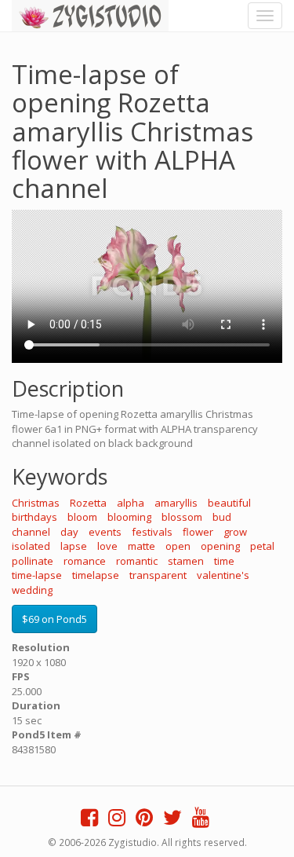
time (224, 561)
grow (235, 532)
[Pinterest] (144, 821)
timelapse (95, 575)
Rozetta (88, 503)
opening (220, 546)
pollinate (32, 561)
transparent (158, 575)
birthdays (34, 517)
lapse (73, 546)
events (105, 532)
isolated (31, 546)
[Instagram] (116, 821)
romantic (137, 561)
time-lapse (37, 575)
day (69, 532)
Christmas (36, 503)
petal (262, 546)
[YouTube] (200, 821)
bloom (82, 517)
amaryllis (176, 503)
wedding (32, 590)
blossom (182, 517)
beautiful (229, 503)
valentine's (223, 575)
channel (31, 532)
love (107, 546)
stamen (186, 561)
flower (198, 532)
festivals (152, 532)
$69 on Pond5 (54, 619)
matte (141, 546)
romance (85, 561)
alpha (130, 503)
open (178, 546)
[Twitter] (172, 821)
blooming (129, 517)
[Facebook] (89, 821)
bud (221, 517)
